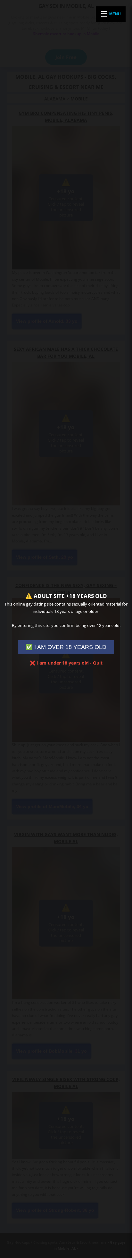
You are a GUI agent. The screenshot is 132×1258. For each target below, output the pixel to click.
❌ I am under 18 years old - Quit (66, 663)
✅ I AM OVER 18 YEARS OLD (66, 647)
